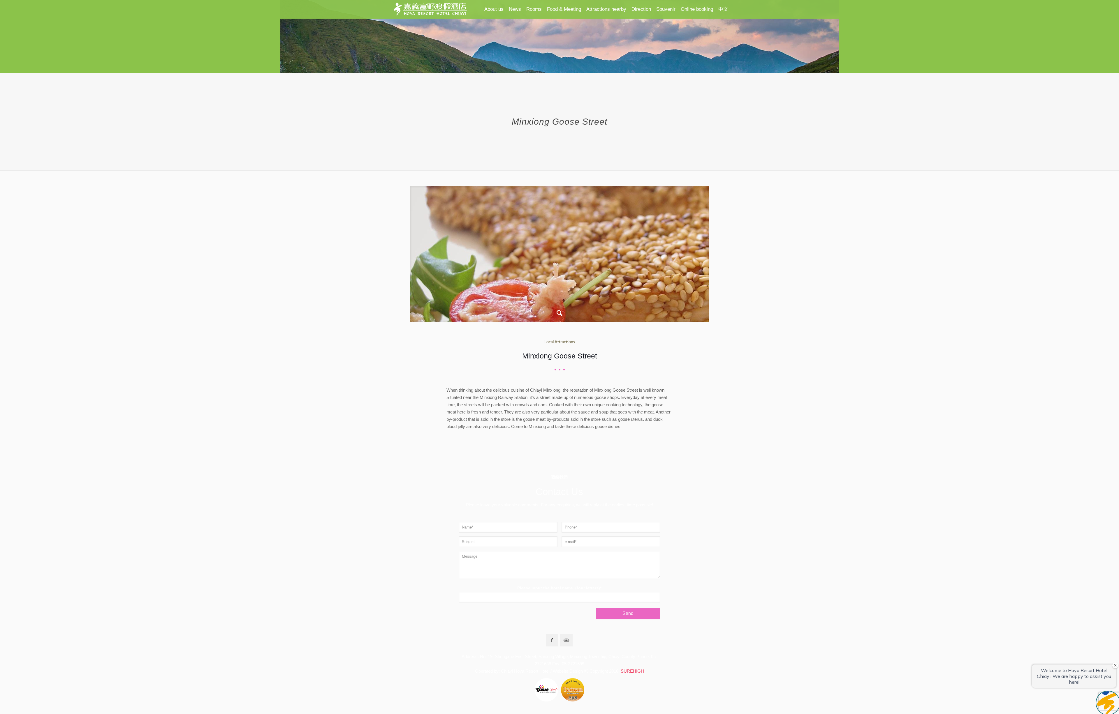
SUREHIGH (632, 671)
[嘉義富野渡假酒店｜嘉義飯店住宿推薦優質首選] (430, 9)
